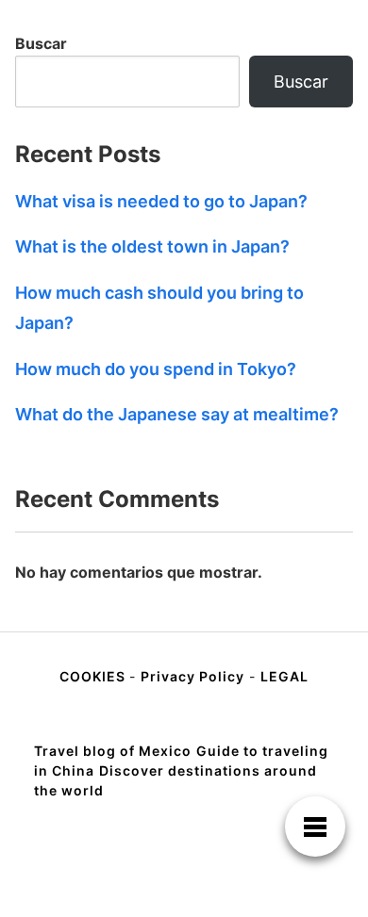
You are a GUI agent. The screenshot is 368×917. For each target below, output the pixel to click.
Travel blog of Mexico (113, 751)
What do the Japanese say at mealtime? (177, 414)
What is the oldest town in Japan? (152, 246)
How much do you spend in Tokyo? (155, 369)
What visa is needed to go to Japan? (161, 201)
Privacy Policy (192, 676)
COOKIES (94, 676)
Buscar (41, 43)
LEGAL (284, 676)
